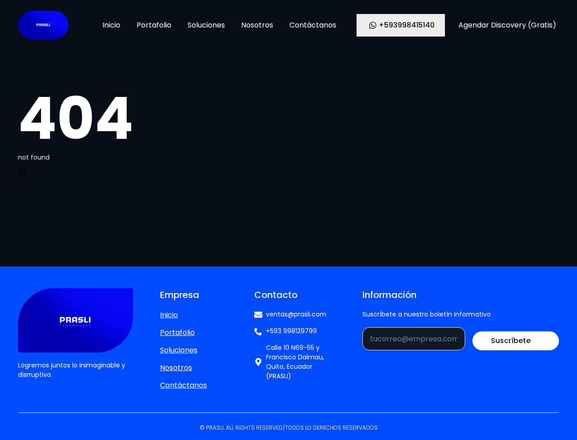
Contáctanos (312, 25)
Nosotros (257, 25)
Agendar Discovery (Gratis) (507, 25)
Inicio (111, 25)
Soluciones (206, 25)
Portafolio (154, 25)
